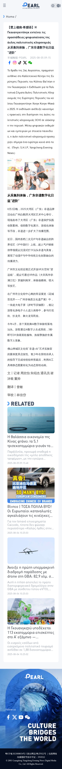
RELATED (22, 403)
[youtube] (20, 62)
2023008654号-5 (20, 754)
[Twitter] (25, 62)
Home (10, 16)
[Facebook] (9, 62)
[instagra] (15, 62)
